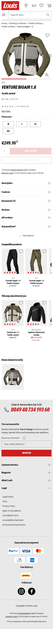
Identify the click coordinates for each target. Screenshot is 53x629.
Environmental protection (13, 525)
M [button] (8, 124)
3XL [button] (8, 131)
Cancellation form (10, 515)
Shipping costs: (7, 173)
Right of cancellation (11, 511)
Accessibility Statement (13, 520)
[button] (48, 15)
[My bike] (34, 5)
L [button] (21, 124)
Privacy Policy (8, 506)
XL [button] (35, 124)
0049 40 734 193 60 (30, 410)
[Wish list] (41, 5)
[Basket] (49, 5)
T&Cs (4, 501)
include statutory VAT (18, 170)
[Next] (49, 56)
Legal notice (7, 497)
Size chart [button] (5, 111)
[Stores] (26, 5)
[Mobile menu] (3, 15)
